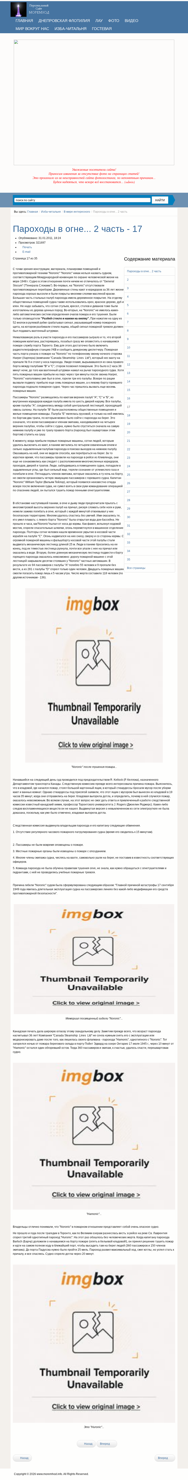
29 (128, 508)
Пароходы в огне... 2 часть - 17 (77, 229)
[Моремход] (30, 8)
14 (128, 381)
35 (128, 559)
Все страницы (136, 568)
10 (128, 347)
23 (128, 457)
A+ (165, 220)
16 (128, 398)
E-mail (26, 251)
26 (128, 483)
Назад (87, 1443)
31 (128, 525)
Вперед (105, 1443)
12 (128, 364)
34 (128, 551)
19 (128, 424)
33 (128, 542)
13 (128, 373)
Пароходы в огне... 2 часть (144, 271)
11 (128, 356)
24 (128, 466)
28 (128, 500)
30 (128, 517)
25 (128, 474)
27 (128, 491)
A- (173, 220)
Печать (27, 247)
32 (128, 534)
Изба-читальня (51, 211)
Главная (32, 211)
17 (128, 407)
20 (128, 432)
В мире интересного (77, 211)
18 (128, 415)
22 (128, 449)
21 (128, 440)
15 (128, 390)
